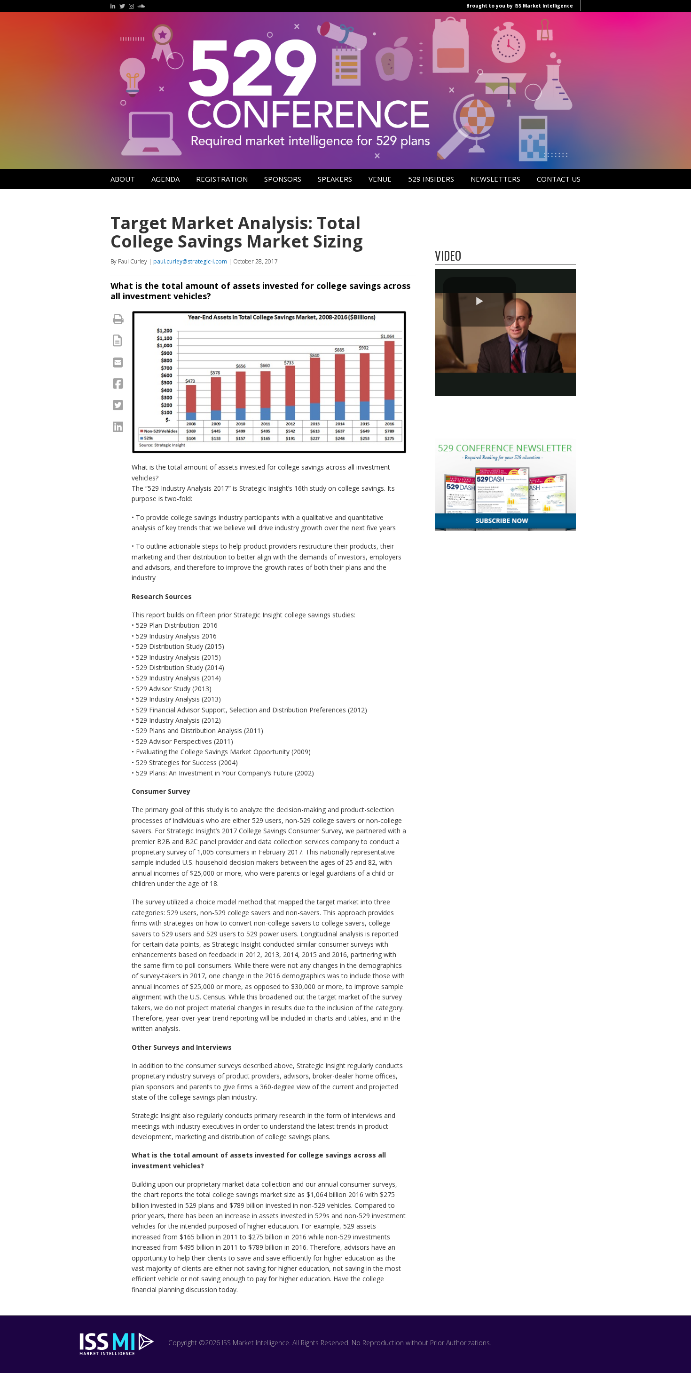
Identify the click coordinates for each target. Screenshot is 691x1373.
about (122, 179)
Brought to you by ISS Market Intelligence (519, 5)
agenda (165, 179)
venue (380, 179)
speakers (335, 179)
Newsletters (495, 179)
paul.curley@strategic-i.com (190, 261)
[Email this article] (118, 362)
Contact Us (559, 179)
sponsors (282, 179)
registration (222, 179)
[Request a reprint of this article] (117, 340)
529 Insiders (431, 179)
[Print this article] (118, 319)
